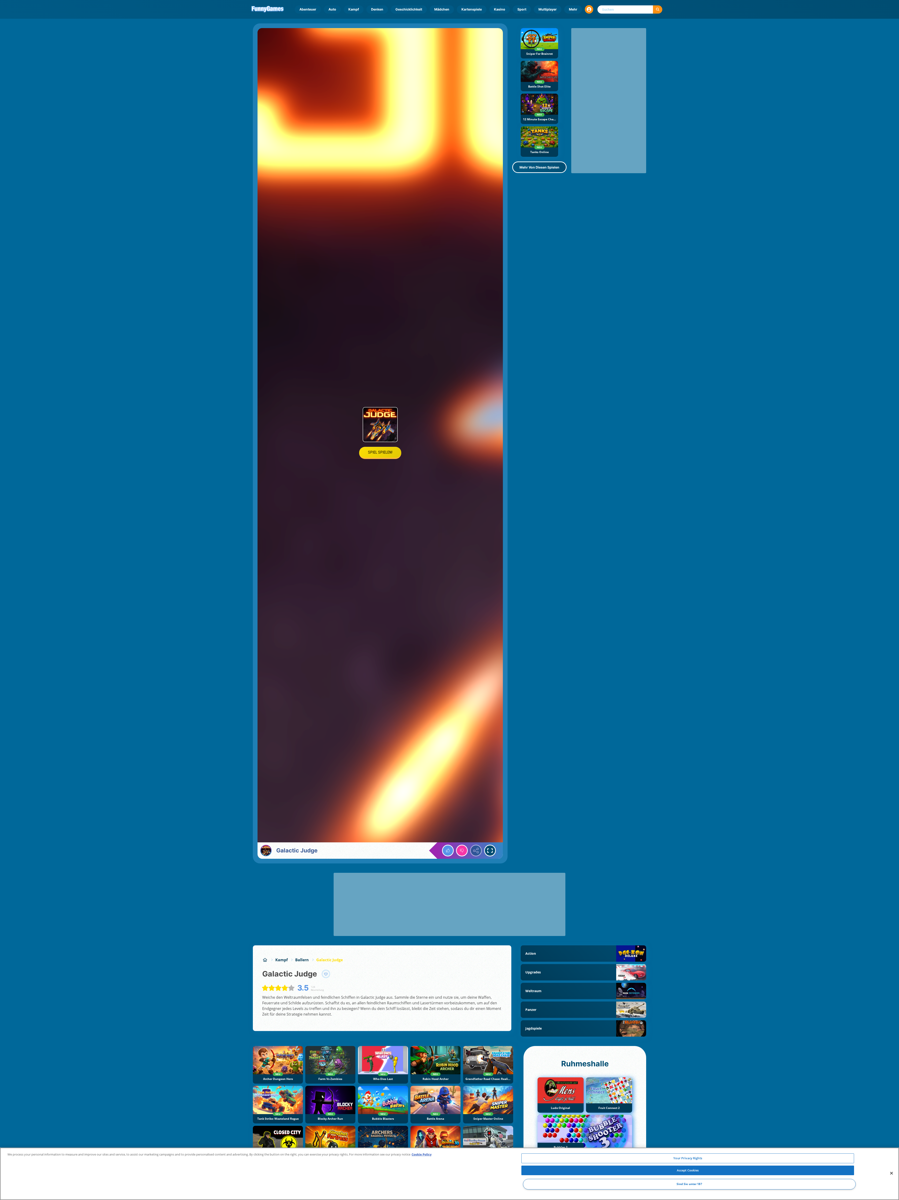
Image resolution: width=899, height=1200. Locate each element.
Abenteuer (307, 9)
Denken (377, 9)
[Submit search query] (657, 9)
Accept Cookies (688, 1170)
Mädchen (441, 9)
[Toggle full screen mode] (490, 850)
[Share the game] (476, 850)
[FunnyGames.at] (265, 960)
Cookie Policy (421, 1154)
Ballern (302, 959)
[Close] (891, 1173)
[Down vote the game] (462, 850)
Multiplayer (547, 9)
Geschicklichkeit (408, 9)
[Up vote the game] (448, 850)
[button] (589, 9)
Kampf (353, 9)
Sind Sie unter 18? (689, 1184)
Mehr (573, 9)
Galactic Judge (329, 959)
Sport (521, 9)
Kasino (499, 9)
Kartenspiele (471, 9)
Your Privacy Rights (687, 1158)
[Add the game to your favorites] (326, 974)
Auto (332, 9)
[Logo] (267, 9)
